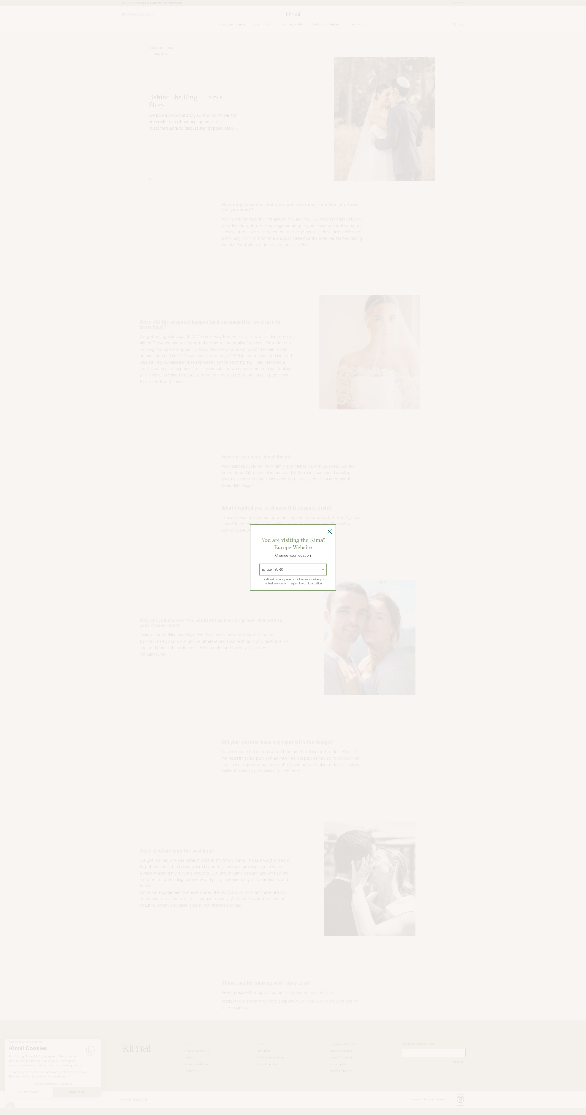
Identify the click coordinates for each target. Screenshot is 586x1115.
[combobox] (262, 569)
